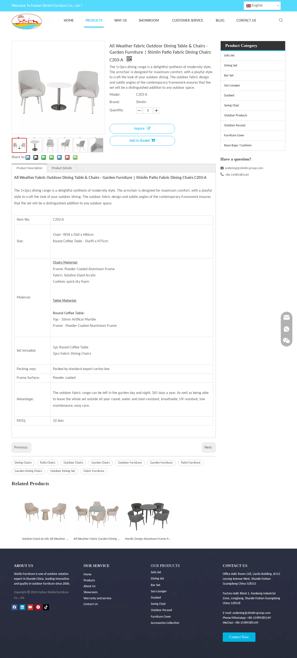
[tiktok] (46, 607)
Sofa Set (229, 55)
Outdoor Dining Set (62, 471)
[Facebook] (14, 607)
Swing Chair (231, 105)
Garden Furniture (161, 463)
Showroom (90, 592)
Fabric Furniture (94, 471)
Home (87, 574)
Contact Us (91, 604)
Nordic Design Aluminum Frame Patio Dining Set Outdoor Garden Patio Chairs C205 (148, 539)
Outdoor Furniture (130, 463)
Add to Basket (139, 141)
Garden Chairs (100, 463)
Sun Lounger (232, 85)
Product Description (29, 168)
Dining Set (230, 65)
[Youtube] (30, 607)
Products (89, 580)
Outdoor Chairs (73, 463)
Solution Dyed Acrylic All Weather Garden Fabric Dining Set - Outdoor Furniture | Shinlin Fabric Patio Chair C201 (45, 539)
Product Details (62, 168)
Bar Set (229, 75)
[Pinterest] (38, 607)
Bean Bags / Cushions (238, 145)
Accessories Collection (165, 623)
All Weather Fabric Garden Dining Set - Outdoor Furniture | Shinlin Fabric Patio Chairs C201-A (97, 539)
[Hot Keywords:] (281, 20)
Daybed (229, 95)
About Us (89, 586)
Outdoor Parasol (234, 125)
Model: (115, 95)
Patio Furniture (190, 463)
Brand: (114, 102)
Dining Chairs (23, 463)
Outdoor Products (235, 115)
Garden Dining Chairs (28, 471)
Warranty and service (97, 598)
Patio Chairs (47, 463)
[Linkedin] (22, 607)
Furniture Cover (234, 135)
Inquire (139, 129)
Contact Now (239, 637)
